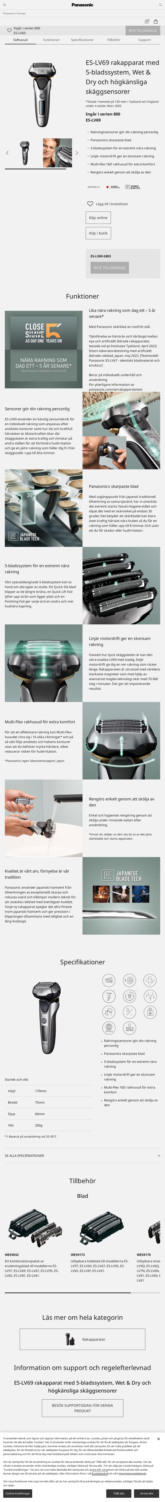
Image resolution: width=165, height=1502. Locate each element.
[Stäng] (158, 1438)
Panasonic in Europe (14, 13)
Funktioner (51, 40)
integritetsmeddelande (132, 1473)
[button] (25, 152)
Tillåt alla (118, 1493)
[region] (82, 1467)
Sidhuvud (20, 40)
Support (144, 40)
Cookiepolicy (99, 1473)
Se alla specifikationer (24, 1155)
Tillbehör (113, 40)
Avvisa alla (146, 1493)
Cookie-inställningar (17, 1493)
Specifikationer (82, 40)
